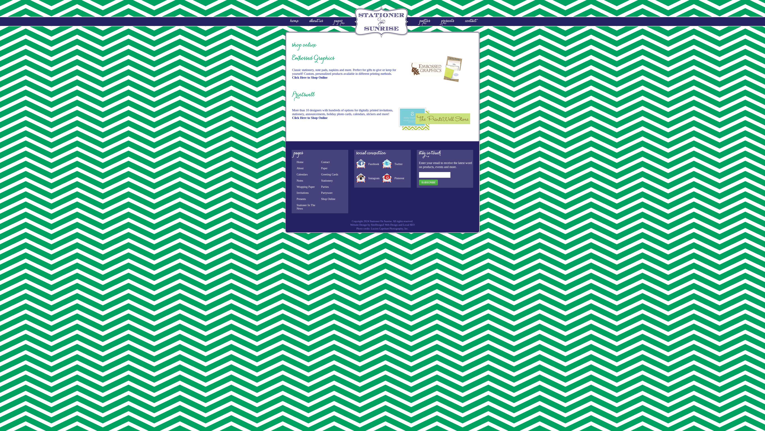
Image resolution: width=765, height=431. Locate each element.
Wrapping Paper (306, 186)
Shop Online (328, 199)
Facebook (373, 164)
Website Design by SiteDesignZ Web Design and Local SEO (382, 224)
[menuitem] (307, 21)
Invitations (303, 192)
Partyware (326, 192)
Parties (325, 186)
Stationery (327, 180)
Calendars (302, 174)
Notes (300, 180)
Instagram (374, 178)
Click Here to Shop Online (310, 77)
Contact (325, 162)
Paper (324, 168)
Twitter (398, 164)
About (300, 168)
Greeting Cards (329, 174)
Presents (301, 199)
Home (300, 162)
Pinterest (399, 178)
